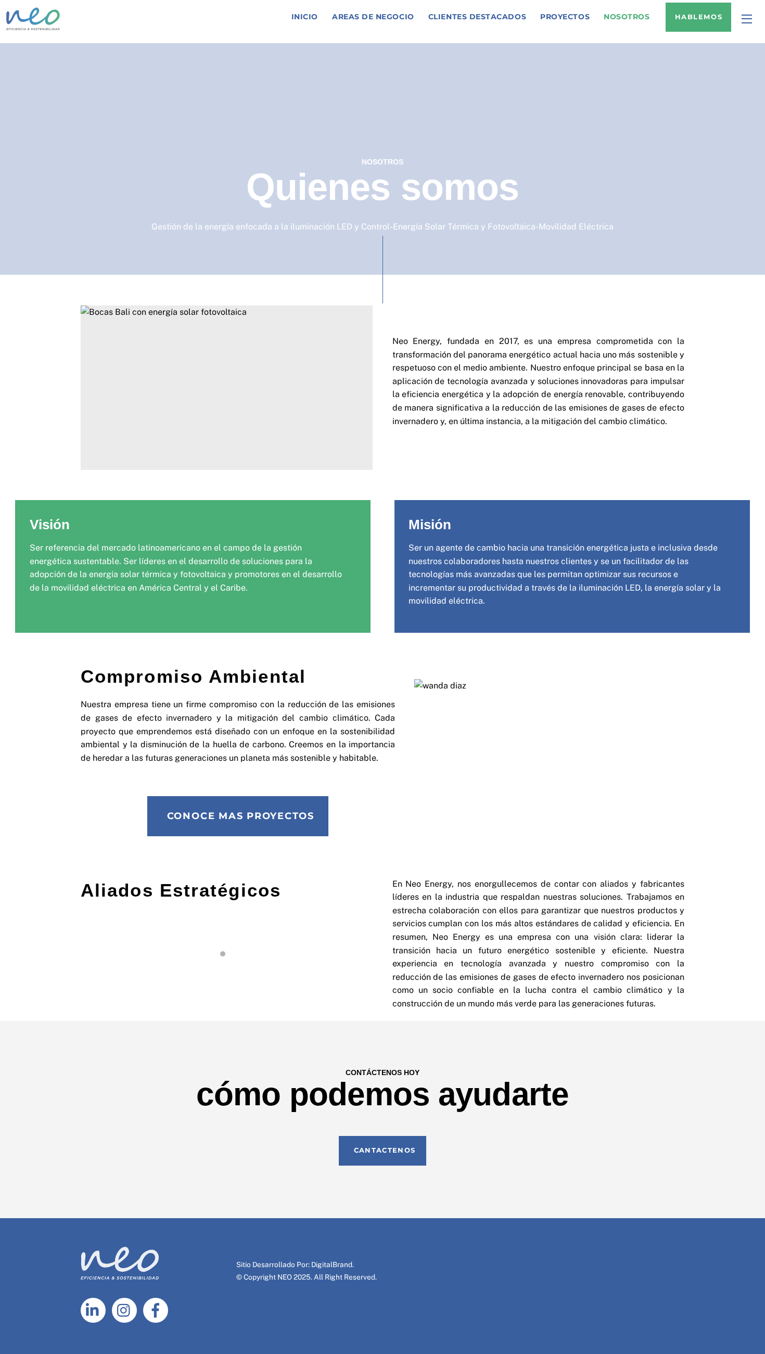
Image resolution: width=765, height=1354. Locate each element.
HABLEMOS (698, 17)
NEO (284, 1277)
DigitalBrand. (332, 1264)
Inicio (304, 16)
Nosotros (626, 16)
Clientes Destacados (477, 16)
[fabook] (157, 1309)
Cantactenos (384, 1150)
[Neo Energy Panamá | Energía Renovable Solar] (33, 28)
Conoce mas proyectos (240, 815)
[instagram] (126, 1309)
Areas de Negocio (373, 16)
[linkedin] (95, 1309)
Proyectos (565, 16)
